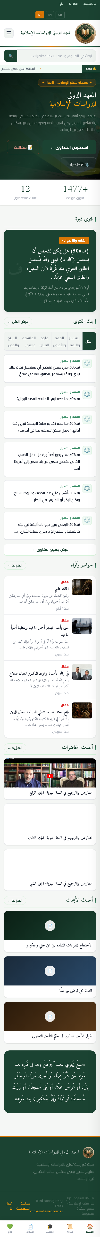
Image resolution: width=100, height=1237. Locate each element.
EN (50, 14)
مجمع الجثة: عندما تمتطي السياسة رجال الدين (39, 712)
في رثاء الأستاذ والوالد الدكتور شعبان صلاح (39, 673)
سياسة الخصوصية (23, 1206)
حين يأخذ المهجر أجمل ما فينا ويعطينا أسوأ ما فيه (40, 631)
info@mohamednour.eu (46, 1211)
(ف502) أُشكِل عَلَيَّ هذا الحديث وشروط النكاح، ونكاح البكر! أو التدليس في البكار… (46, 496)
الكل (89, 341)
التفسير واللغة (75, 341)
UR (60, 14)
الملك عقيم (62, 589)
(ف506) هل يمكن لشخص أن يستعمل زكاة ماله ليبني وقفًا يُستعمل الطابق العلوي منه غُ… (44, 371)
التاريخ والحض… (12, 341)
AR (40, 14)
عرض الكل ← (18, 321)
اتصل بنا (73, 3)
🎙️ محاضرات (78, 165)
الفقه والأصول (59, 341)
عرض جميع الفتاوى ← (50, 549)
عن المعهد (89, 3)
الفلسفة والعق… (29, 341)
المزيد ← (15, 565)
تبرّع (61, 3)
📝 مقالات (23, 147)
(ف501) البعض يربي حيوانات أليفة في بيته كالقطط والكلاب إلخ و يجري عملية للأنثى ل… (47, 528)
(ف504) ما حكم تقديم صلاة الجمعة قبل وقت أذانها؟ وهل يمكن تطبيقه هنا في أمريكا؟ (46, 427)
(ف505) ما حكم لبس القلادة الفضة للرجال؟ (48, 398)
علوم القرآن (44, 341)
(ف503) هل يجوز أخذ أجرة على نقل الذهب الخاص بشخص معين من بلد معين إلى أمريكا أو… (47, 461)
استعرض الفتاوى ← (69, 147)
